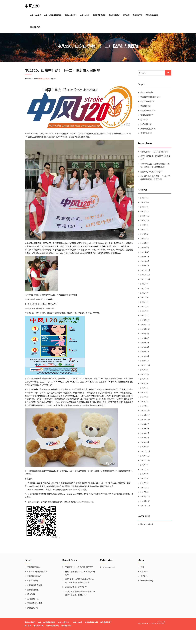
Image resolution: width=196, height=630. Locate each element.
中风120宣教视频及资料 (52, 15)
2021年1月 (144, 315)
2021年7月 (144, 293)
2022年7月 (144, 247)
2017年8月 (144, 469)
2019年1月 (144, 406)
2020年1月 (144, 361)
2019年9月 (144, 370)
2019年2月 (144, 401)
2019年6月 (144, 383)
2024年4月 (144, 202)
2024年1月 (144, 211)
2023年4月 (144, 243)
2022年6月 (144, 252)
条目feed (144, 571)
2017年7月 (144, 474)
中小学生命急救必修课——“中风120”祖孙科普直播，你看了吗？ (155, 177)
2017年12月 (145, 451)
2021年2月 (144, 311)
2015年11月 (145, 505)
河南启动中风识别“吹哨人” (151, 171)
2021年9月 (144, 284)
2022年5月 (144, 256)
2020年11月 (145, 324)
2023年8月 (144, 225)
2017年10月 (145, 460)
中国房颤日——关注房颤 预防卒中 (154, 151)
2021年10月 (145, 279)
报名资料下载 (137, 15)
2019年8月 (144, 374)
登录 (142, 567)
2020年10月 (145, 329)
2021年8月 (144, 288)
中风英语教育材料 (99, 15)
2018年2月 (144, 447)
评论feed (144, 576)
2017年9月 (144, 465)
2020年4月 (144, 356)
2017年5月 (144, 483)
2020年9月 (144, 333)
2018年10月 (145, 419)
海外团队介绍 (35, 27)
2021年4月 (144, 302)
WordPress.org (146, 580)
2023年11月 (145, 216)
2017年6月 (144, 478)
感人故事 (126, 15)
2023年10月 (145, 220)
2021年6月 (144, 297)
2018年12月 (145, 410)
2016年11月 (145, 496)
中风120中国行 (35, 15)
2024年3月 (144, 207)
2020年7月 (144, 342)
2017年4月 (144, 487)
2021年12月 (145, 270)
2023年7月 (144, 229)
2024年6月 (144, 198)
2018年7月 (144, 433)
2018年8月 (144, 429)
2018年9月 (144, 424)
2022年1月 (144, 266)
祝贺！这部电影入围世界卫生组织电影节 (155, 157)
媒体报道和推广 (114, 15)
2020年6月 (144, 347)
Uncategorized (43, 79)
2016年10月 (145, 501)
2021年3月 (144, 306)
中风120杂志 (84, 15)
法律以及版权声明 (151, 15)
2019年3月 (144, 397)
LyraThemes (161, 623)
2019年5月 (144, 388)
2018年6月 (144, 438)
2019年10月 (145, 365)
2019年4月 (144, 392)
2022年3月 (144, 261)
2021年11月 (145, 275)
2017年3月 (144, 492)
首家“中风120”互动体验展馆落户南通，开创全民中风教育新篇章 (154, 165)
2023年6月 (144, 234)
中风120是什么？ (71, 15)
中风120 (32, 5)
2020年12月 (145, 320)
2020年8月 (144, 338)
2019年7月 (144, 379)
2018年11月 (145, 415)
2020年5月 (144, 352)
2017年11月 (145, 456)
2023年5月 (144, 238)
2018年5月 (144, 442)
